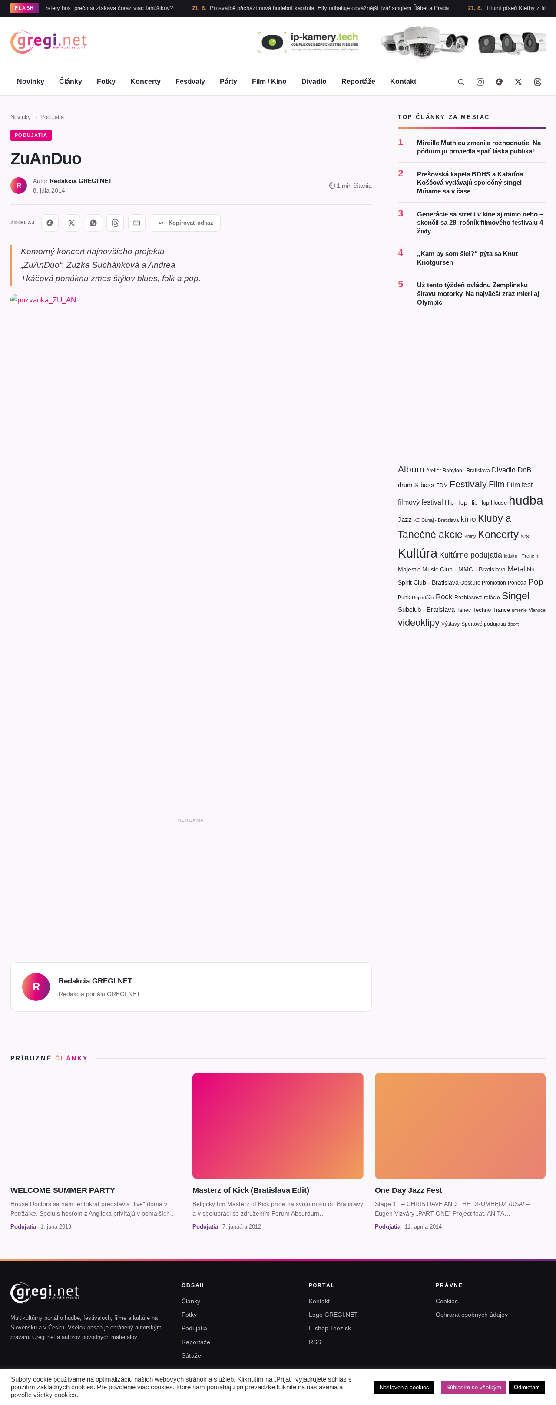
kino (468, 519)
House (499, 502)
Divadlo (314, 81)
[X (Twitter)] (518, 81)
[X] (71, 223)
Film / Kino (269, 81)
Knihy (470, 536)
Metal (516, 569)
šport (513, 624)
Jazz (405, 519)
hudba (526, 500)
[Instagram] (480, 81)
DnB (524, 470)
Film (497, 484)
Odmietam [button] (527, 1387)
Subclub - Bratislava (426, 609)
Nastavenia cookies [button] (404, 1387)
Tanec (464, 610)
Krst (525, 536)
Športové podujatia (483, 624)
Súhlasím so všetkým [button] (473, 1387)
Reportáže (358, 81)
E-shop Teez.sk (330, 1328)
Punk (404, 598)
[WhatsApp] (93, 223)
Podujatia (52, 117)
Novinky (30, 81)
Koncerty (145, 81)
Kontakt (403, 81)
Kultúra (417, 553)
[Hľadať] (461, 81)
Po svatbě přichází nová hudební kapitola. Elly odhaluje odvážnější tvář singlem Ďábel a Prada (299, 8)
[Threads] (537, 81)
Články (70, 81)
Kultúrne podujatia (470, 555)
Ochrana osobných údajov (472, 1314)
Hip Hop (479, 502)
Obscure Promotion (483, 583)
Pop (535, 581)
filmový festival (420, 502)
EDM (442, 485)
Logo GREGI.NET (333, 1314)
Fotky (106, 81)
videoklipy (419, 622)
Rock (444, 596)
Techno (482, 610)
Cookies (447, 1301)
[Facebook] (499, 81)
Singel (516, 596)
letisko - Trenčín (521, 555)
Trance (501, 610)
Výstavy (450, 624)
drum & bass (416, 484)
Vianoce (537, 610)
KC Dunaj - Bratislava (436, 520)
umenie (519, 610)
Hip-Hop (456, 502)
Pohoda (517, 583)
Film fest (519, 484)
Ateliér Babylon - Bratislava (458, 471)
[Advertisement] (191, 887)
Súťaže (191, 1355)
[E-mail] (137, 223)
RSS (315, 1342)
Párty (228, 81)
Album (411, 469)
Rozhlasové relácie (477, 598)
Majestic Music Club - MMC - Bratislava (452, 569)
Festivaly (190, 81)
